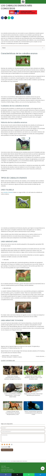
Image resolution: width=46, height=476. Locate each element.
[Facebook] (2, 17)
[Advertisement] (23, 25)
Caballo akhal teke (40, 356)
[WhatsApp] (9, 17)
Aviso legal (3, 466)
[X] (5, 17)
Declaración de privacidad (7, 469)
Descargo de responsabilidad (7, 471)
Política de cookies (5, 467)
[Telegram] (12, 17)
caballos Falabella (8, 192)
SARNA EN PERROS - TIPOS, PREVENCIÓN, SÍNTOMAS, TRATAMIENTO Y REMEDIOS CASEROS (12, 356)
